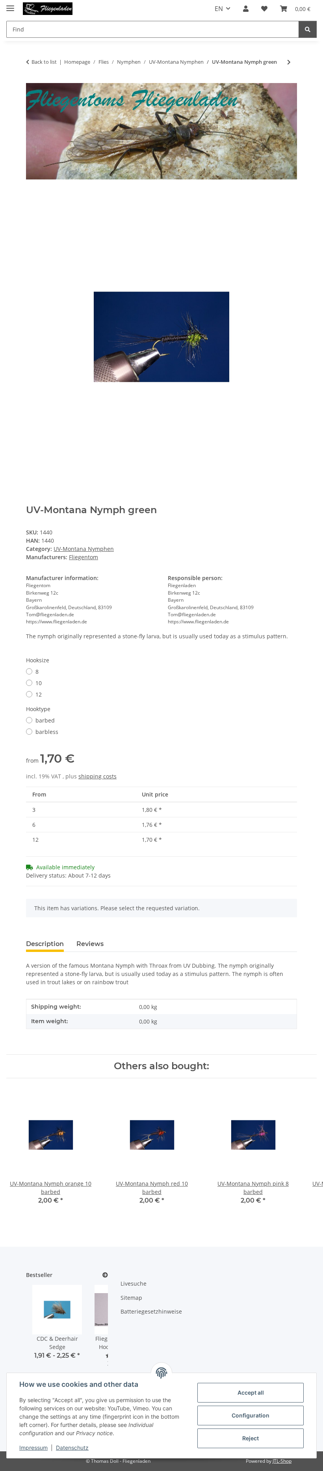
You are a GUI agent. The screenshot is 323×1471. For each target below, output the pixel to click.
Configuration (250, 1415)
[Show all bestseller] (105, 1275)
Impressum (33, 1447)
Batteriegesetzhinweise (151, 1311)
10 (38, 683)
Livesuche (134, 1283)
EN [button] (219, 8)
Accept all (251, 1392)
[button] (246, 9)
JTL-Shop (282, 1461)
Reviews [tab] (90, 944)
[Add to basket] (32, 197)
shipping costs (97, 776)
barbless (46, 732)
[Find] (308, 29)
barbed (45, 720)
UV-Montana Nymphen (84, 549)
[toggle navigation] (10, 5)
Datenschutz (72, 1447)
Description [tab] (45, 944)
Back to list (44, 61)
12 (38, 694)
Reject (250, 1438)
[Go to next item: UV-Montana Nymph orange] (289, 62)
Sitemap (131, 1297)
